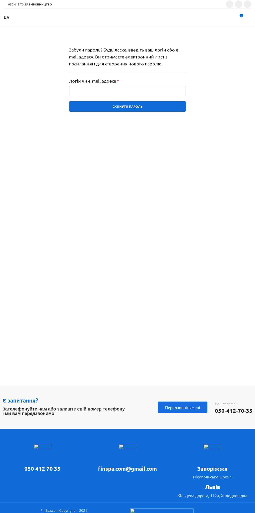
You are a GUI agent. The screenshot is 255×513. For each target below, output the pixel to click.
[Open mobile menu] (249, 17)
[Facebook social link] (229, 4)
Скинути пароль (128, 106)
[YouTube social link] (247, 4)
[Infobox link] (42, 458)
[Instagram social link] (238, 4)
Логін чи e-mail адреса (94, 80)
